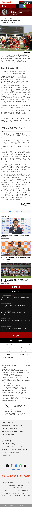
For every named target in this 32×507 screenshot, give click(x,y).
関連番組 (8, 354)
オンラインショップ (7, 444)
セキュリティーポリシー (15, 488)
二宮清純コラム (24, 354)
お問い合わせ (26, 496)
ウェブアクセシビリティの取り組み (15, 485)
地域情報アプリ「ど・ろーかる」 (11, 425)
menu (28, 5)
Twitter (17, 6)
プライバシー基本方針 (8, 482)
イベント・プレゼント (8, 357)
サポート (12, 447)
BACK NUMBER (16, 291)
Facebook (21, 6)
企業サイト (5, 455)
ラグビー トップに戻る (16, 341)
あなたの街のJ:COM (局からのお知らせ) (13, 431)
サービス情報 (5, 441)
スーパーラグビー (8, 348)
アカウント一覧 (16, 469)
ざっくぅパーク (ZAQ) (8, 434)
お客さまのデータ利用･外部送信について (15, 493)
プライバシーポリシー (22, 482)
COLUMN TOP (16, 287)
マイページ (10, 452)
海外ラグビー (24, 351)
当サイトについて (6, 496)
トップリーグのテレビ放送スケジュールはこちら (16, 211)
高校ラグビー (8, 351)
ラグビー (5, 6)
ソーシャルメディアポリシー (11, 490)
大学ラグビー (24, 348)
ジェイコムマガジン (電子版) (10, 428)
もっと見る (16, 335)
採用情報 (16, 496)
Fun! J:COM (13, 450)
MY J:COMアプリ (6, 423)
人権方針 (24, 490)
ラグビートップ (8, 344)
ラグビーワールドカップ (24, 344)
